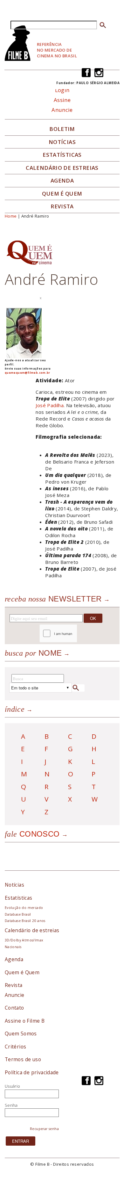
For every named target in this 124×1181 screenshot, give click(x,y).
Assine (62, 100)
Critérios (15, 1046)
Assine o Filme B (25, 1020)
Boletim (62, 129)
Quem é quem (62, 194)
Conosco (32, 834)
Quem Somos (21, 1033)
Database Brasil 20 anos (25, 920)
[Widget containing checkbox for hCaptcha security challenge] (75, 633)
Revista (62, 206)
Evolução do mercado (24, 907)
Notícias (62, 142)
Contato (14, 1007)
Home (11, 216)
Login (62, 90)
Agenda (62, 180)
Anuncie (62, 109)
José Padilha (50, 405)
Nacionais (13, 947)
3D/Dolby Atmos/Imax (24, 940)
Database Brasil (18, 914)
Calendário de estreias (32, 930)
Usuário (12, 1086)
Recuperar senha (44, 1129)
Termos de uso (23, 1059)
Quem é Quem (22, 972)
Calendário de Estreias (62, 168)
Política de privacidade (32, 1072)
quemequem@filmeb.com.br (27, 372)
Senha (11, 1105)
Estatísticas (62, 155)
